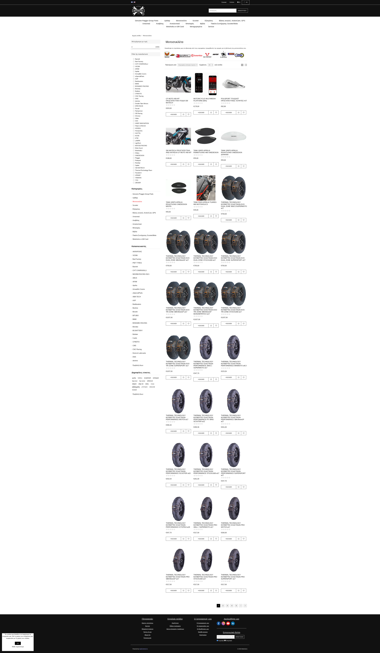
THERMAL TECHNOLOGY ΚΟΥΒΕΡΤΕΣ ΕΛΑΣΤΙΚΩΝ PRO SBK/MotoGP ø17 (178, 577)
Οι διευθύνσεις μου (203, 629)
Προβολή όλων (138, 365)
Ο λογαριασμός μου (203, 623)
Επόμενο (240, 605)
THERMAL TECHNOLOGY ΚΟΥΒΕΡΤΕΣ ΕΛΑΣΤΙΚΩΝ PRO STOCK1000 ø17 (205, 577)
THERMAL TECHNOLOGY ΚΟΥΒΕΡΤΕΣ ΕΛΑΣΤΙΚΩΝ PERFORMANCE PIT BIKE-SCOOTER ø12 (203, 418)
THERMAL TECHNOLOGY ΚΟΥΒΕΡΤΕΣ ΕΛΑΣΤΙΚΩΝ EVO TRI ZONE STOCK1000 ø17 (233, 310)
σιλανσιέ (152, 387)
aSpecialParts (139, 76)
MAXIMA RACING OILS (141, 274)
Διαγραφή (229, 640)
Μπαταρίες (190, 24)
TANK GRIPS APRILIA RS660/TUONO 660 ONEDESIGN (205, 151)
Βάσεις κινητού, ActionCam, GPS (232, 21)
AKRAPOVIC (137, 251)
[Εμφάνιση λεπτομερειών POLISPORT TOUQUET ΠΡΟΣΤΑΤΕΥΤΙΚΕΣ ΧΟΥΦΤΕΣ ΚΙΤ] (233, 84)
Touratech (138, 173)
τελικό (134, 390)
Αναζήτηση (242, 10)
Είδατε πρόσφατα (175, 626)
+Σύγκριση (183, 114)
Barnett (137, 59)
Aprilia (137, 71)
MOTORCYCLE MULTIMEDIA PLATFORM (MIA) (204, 100)
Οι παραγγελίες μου (203, 626)
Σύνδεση (232, 2)
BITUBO (136, 315)
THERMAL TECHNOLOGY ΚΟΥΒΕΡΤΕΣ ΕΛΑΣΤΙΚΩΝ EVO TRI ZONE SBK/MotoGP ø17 (177, 310)
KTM (136, 138)
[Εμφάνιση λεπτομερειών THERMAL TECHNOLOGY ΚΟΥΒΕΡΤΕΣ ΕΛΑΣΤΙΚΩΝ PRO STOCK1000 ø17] (206, 560)
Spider (137, 165)
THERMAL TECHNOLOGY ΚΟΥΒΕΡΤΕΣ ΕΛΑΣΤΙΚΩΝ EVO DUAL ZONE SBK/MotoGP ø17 (177, 258)
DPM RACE (139, 106)
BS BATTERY (138, 330)
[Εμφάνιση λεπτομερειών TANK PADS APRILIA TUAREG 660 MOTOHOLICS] (206, 188)
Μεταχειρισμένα (196, 27)
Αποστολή (239, 637)
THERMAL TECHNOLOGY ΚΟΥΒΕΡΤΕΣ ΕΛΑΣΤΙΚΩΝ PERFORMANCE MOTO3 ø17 (177, 417)
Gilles (137, 118)
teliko (147, 384)
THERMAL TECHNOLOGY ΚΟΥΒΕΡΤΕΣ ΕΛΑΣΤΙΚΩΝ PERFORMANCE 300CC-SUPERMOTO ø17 (203, 365)
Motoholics (138, 150)
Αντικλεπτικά (175, 24)
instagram (223, 623)
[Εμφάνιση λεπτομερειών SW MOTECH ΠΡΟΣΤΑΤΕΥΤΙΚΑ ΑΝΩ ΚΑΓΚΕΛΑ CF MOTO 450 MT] (178, 136)
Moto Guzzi (139, 148)
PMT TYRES (137, 263)
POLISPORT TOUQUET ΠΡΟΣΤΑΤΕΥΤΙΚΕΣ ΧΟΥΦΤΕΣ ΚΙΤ (234, 100)
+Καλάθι (173, 114)
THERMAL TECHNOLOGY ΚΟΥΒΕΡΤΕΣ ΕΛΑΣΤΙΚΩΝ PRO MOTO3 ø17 (233, 525)
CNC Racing (139, 96)
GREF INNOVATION (142, 123)
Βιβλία (202, 24)
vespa (152, 384)
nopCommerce (143, 649)
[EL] (132, 2)
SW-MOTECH (140, 168)
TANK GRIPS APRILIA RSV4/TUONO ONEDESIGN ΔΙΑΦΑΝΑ (231, 153)
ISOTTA (137, 133)
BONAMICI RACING (142, 86)
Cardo (135, 338)
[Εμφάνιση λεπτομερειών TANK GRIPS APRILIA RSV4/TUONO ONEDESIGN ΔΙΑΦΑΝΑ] (233, 136)
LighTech (138, 143)
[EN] (134, 2)
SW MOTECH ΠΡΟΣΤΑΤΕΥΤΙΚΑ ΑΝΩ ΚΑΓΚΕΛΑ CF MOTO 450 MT (178, 151)
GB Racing (138, 113)
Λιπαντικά (146, 24)
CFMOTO (138, 93)
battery (140, 378)
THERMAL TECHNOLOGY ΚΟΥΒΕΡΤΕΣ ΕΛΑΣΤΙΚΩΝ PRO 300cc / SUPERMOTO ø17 (205, 525)
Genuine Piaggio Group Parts (146, 21)
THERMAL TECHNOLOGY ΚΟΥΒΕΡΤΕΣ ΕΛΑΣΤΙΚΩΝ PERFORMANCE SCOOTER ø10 (178, 471)
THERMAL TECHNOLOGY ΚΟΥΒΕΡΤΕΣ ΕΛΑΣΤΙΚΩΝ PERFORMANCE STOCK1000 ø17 (206, 471)
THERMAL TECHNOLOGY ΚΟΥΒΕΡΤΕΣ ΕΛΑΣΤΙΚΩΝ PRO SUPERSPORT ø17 (233, 577)
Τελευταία (245, 605)
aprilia (134, 378)
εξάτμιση (136, 387)
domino (137, 101)
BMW (137, 84)
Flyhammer (139, 111)
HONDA (138, 128)
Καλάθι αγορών (203, 632)
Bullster (137, 91)
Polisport (138, 160)
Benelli (135, 312)
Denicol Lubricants (139, 353)
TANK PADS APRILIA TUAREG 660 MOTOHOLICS (205, 203)
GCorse (137, 116)
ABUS (135, 278)
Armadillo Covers (140, 74)
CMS (134, 345)
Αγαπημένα (202, 635)
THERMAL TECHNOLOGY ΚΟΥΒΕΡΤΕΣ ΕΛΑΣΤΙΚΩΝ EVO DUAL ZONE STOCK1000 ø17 (205, 258)
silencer (150, 381)
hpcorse (134, 381)
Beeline (135, 308)
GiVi (136, 121)
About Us (147, 635)
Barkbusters (139, 81)
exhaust (156, 378)
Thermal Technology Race (143, 170)
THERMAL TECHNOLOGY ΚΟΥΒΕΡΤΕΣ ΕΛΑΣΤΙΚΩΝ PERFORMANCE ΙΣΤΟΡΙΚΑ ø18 (178, 525)
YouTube (228, 623)
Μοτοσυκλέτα (181, 21)
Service (211, 27)
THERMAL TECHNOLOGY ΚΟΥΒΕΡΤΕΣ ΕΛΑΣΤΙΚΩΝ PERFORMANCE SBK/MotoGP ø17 (232, 418)
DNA (136, 98)
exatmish (147, 378)
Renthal (137, 163)
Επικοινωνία (147, 638)
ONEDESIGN (139, 155)
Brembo (137, 89)
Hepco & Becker (140, 126)
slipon (134, 384)
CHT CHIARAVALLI (141, 64)
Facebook (218, 623)
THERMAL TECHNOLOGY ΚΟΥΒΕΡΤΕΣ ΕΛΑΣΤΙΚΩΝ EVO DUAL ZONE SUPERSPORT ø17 (233, 258)
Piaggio (137, 158)
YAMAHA (138, 178)
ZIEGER (138, 183)
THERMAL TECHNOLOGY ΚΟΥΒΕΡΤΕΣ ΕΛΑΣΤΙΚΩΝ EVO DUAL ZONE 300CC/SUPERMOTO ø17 (234, 205)
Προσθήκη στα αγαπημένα (188, 114)
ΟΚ (18, 643)
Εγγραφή (224, 2)
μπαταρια (144, 387)
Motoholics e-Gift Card (175, 27)
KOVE (137, 136)
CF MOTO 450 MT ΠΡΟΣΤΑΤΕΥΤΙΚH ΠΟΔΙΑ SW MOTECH (177, 101)
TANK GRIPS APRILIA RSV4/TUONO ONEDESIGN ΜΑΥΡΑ (176, 204)
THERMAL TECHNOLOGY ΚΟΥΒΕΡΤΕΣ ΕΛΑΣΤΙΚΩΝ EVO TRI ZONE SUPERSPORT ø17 (177, 364)
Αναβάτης (160, 24)
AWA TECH (137, 297)
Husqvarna (138, 131)
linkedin (233, 623)
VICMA (137, 66)
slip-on (140, 384)
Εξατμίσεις (209, 21)
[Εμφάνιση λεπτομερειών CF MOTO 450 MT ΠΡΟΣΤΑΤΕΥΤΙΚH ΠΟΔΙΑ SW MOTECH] (178, 84)
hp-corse (142, 381)
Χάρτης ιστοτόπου (147, 623)
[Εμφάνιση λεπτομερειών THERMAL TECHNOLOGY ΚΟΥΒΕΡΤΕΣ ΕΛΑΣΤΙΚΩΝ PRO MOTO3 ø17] (233, 508)
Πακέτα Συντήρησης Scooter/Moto (224, 24)
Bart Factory (139, 61)
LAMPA (137, 140)
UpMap (167, 21)
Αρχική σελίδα (136, 35)
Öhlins (137, 153)
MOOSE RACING (141, 145)
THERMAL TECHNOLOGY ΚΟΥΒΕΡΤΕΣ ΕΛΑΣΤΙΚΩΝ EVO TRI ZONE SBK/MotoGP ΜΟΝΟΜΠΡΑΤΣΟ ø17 (205, 311)
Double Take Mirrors (141, 103)
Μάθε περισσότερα (18, 646)
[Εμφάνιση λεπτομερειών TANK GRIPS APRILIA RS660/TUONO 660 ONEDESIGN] (206, 136)
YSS (136, 180)
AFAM (137, 69)
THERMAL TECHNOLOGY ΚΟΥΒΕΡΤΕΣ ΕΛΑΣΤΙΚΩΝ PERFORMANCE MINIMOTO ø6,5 (234, 364)
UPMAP (138, 175)
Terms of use (147, 632)
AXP (136, 79)
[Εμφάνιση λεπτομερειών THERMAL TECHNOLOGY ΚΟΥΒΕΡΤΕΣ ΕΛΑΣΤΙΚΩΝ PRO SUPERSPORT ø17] (233, 560)
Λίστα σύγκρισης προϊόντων (175, 629)
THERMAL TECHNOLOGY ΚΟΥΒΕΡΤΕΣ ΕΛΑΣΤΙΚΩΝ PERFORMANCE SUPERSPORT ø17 (233, 472)
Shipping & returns (147, 629)
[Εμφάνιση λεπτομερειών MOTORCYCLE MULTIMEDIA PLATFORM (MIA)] (206, 84)
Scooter (196, 21)
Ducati (137, 108)
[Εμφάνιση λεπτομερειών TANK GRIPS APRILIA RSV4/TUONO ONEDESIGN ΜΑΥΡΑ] (178, 188)
